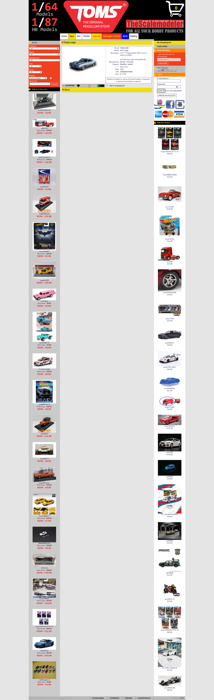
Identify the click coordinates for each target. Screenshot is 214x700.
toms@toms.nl (144, 698)
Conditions (114, 698)
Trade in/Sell (162, 46)
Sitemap (128, 698)
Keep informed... (164, 50)
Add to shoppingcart (117, 86)
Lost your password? (174, 91)
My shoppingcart (164, 42)
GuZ (182, 698)
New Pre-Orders (163, 123)
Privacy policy (98, 698)
